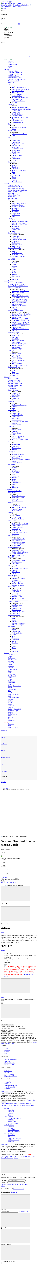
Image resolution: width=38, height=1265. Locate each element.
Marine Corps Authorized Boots (17, 190)
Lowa (13, 268)
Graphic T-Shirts (16, 420)
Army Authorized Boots (19, 87)
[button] (19, 13)
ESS (13, 644)
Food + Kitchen (16, 610)
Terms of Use (5, 1103)
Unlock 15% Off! (13, 727)
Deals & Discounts (9, 1074)
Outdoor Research (13, 697)
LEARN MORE (28, 1154)
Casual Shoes (16, 213)
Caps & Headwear (17, 94)
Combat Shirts (16, 110)
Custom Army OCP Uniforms (16, 284)
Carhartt (10, 664)
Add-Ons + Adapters (18, 625)
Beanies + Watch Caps (18, 360)
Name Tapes (15, 165)
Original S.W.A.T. (13, 694)
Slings (13, 618)
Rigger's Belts (16, 444)
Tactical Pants (16, 393)
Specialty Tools (16, 595)
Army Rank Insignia (18, 292)
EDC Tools (15, 593)
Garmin (14, 474)
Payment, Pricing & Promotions (20, 1105)
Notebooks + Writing (18, 598)
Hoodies (14, 423)
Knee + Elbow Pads (18, 555)
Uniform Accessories (14, 332)
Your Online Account (10, 1059)
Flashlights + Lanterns (18, 578)
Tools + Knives (12, 587)
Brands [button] (6, 653)
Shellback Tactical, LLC (15, 709)
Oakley (14, 269)
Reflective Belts (16, 448)
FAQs (6, 1083)
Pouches (10, 502)
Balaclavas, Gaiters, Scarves (20, 365)
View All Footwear (13, 185)
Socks (13, 172)
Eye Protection (16, 175)
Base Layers (15, 373)
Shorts (13, 400)
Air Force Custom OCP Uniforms (21, 109)
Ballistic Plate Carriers (18, 496)
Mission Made (16, 476)
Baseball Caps (16, 458)
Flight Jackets (16, 355)
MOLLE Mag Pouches (18, 539)
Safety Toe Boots (17, 246)
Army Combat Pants (18, 92)
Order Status (8, 1071)
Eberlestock (11, 674)
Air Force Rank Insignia (19, 315)
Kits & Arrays (16, 572)
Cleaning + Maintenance (19, 623)
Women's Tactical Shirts (15, 385)
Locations (7, 1050)
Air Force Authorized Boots (20, 107)
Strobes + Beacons (17, 583)
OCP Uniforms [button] (8, 281)
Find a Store (25, 5)
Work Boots (15, 241)
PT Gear (14, 102)
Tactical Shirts (16, 413)
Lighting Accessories (18, 585)
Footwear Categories (14, 233)
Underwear (15, 375)
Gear (9, 68)
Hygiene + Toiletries (18, 519)
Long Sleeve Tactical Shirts (20, 421)
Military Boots (16, 238)
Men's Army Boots (17, 205)
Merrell (10, 687)
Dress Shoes (15, 210)
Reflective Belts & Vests (19, 170)
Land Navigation (17, 605)
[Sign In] (19, 22)
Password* (4, 1182)
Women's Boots (12, 198)
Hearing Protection (17, 553)
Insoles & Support (17, 253)
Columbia (11, 666)
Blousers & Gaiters (17, 254)
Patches (14, 178)
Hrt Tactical (11, 681)
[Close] (15, 893)
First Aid (14, 160)
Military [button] (6, 69)
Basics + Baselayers (14, 367)
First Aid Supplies (17, 517)
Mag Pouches (16, 145)
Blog (5, 1053)
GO (19, 24)
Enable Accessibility (7, 1)
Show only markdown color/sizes (10, 858)
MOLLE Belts (16, 545)
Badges (14, 177)
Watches (14, 180)
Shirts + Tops (12, 410)
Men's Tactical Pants (14, 380)
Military (6, 29)
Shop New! (11, 82)
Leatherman (15, 639)
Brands (6, 37)
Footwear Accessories (14, 248)
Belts (9, 441)
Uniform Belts (16, 168)
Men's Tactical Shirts (14, 382)
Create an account (18, 1189)
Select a (5, 860)
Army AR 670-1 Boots (14, 77)
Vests (13, 434)
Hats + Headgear (17, 358)
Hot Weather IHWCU (18, 99)
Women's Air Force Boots (19, 225)
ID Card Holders (17, 182)
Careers (6, 1052)
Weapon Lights (16, 582)
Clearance (11, 724)
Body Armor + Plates (18, 497)
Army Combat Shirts (18, 91)
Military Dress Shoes (14, 195)
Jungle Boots (15, 211)
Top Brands (11, 259)
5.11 (13, 277)
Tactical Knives (16, 590)
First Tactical (15, 472)
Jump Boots (11, 193)
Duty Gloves (15, 563)
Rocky (14, 272)
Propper (14, 477)
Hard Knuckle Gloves (18, 560)
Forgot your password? (7, 1184)
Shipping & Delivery (10, 1076)
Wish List (7, 1061)
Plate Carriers (16, 142)
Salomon (14, 274)
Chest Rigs (15, 499)
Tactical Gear (8, 35)
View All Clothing (13, 378)
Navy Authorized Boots (19, 127)
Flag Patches (15, 339)
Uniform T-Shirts (17, 96)
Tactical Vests (16, 140)
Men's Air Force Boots (18, 223)
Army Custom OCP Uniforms (20, 89)
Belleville (14, 263)
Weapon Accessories (14, 615)
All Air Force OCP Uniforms (20, 329)
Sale (9, 725)
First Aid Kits (16, 515)
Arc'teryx (14, 467)
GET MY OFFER (6, 1032)
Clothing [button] (7, 377)
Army (10, 84)
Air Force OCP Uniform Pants (21, 324)
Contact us (14, 1192)
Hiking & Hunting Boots (19, 239)
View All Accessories (18, 454)
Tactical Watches (17, 463)
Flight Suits (15, 119)
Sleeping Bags (16, 158)
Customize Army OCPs (15, 72)
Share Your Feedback (10, 1085)
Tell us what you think (7, 1024)
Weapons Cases (16, 530)
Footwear (7, 30)
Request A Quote (9, 1064)
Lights (13, 157)
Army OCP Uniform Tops (19, 299)
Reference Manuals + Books (20, 600)
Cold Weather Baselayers (19, 405)
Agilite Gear (11, 658)
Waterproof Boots (17, 244)
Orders (15, 5)
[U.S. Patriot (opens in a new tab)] (5, 3)
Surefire (14, 641)
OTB (9, 696)
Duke (9, 672)
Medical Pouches (17, 509)
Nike (9, 691)
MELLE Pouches (17, 540)
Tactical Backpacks (17, 525)
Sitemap (32, 1105)
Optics (14, 620)
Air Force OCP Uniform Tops (20, 322)
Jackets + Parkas (16, 353)
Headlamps (15, 580)
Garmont (14, 266)
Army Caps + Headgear (19, 302)
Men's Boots (11, 196)
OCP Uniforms (8, 32)
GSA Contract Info (9, 1087)
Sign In (3, 1186)
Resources (7, 1088)
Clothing (7, 34)
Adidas (10, 656)
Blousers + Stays (17, 348)
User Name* (4, 1180)
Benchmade (15, 638)
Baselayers (11, 401)
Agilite (14, 629)
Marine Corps (12, 130)
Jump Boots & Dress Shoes (20, 97)
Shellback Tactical (17, 633)
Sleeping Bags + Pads (18, 611)
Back (2, 997)
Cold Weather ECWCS (18, 101)
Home (6, 788)
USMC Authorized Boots (19, 134)
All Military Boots (13, 76)
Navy (9, 124)
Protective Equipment (14, 547)
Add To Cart (4, 882)
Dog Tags (15, 167)
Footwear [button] (7, 183)
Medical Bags (16, 529)
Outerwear (11, 350)
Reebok (14, 271)
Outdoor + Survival (13, 601)
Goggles (14, 570)
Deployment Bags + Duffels (20, 524)
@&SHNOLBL (13, 882)
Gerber (14, 634)
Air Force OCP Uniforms (15, 310)
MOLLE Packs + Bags (18, 542)
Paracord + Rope (17, 596)
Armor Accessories (17, 501)
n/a (1, 860)
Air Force (11, 104)
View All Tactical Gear (14, 491)
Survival (14, 606)
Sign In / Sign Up (9, 1063)
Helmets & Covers (17, 148)
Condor (14, 469)
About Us (7, 1048)
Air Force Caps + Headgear (20, 325)
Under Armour (16, 276)
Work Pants (15, 396)
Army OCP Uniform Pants (19, 301)
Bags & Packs (16, 152)
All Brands (15, 279)
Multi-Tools (15, 591)
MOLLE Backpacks (18, 544)
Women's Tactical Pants (15, 383)
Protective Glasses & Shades (20, 568)
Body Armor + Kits (17, 550)
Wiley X (10, 717)
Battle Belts (15, 147)
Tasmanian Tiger (13, 710)
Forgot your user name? (21, 1184)
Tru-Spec (14, 481)
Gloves (14, 153)
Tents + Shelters (16, 613)
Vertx (13, 484)
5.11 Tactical (11, 654)
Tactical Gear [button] (8, 489)
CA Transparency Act (24, 1156)
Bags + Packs (12, 520)
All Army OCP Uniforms (19, 306)
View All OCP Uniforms (15, 282)
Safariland (11, 706)
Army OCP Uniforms (14, 287)
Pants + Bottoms (13, 390)
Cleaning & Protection (18, 256)
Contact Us (7, 1082)
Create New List (23, 1211)
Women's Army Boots (18, 206)
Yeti (9, 719)
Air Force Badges (17, 317)
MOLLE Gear (16, 150)
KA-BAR (15, 636)
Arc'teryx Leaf (12, 659)
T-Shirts (14, 129)
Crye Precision (16, 471)
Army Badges (16, 294)
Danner (14, 264)
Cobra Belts (15, 446)
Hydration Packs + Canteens (20, 532)
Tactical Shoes (16, 215)
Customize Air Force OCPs (16, 74)
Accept (3, 1102)
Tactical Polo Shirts (17, 415)
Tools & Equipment (17, 155)
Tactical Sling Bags (17, 527)
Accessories (11, 162)
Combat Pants (16, 112)
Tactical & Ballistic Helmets (20, 552)
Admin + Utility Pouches (19, 507)
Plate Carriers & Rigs (14, 81)
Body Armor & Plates (18, 144)
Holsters (14, 621)
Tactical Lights (12, 575)
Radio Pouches (16, 510)
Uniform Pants (16, 395)
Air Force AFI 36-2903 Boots (16, 79)
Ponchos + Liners (17, 363)
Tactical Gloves (12, 557)
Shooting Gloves (17, 562)
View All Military (13, 71)
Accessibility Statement (24, 1103)
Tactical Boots (16, 236)
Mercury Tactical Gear (14, 686)
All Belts (14, 449)
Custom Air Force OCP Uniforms (18, 286)
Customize (4, 877)
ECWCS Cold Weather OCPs (20, 297)
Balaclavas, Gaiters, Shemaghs (21, 459)
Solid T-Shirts (16, 418)
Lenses (14, 573)
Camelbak (15, 643)
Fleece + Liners (16, 357)
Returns (19, 5)
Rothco (14, 479)
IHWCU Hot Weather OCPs (20, 296)
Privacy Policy (31, 1100)
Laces (13, 258)
